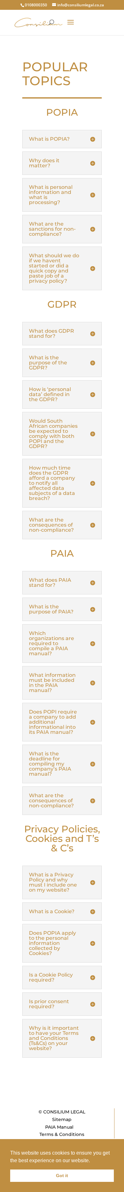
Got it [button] (62, 1175)
